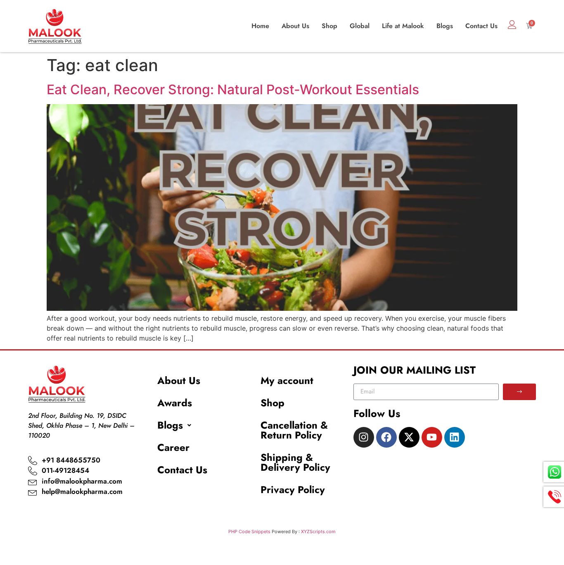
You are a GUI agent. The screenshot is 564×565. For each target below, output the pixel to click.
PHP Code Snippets (249, 531)
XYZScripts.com (318, 531)
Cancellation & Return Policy (294, 430)
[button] (198, 425)
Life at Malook (403, 26)
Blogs (444, 26)
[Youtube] (432, 437)
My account (287, 380)
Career (173, 447)
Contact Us (481, 26)
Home (260, 26)
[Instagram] (363, 437)
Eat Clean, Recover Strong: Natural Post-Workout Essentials (233, 89)
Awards (174, 403)
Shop (329, 26)
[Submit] (519, 392)
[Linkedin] (454, 437)
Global (360, 26)
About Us (295, 26)
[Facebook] (386, 437)
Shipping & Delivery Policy (295, 462)
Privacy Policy (293, 489)
